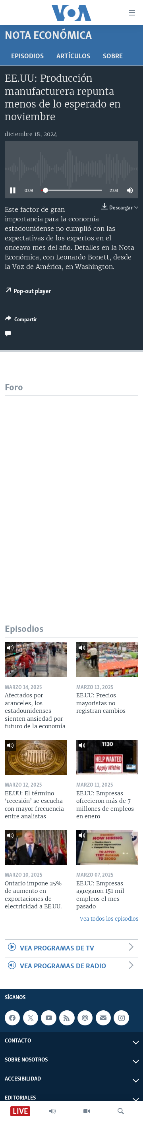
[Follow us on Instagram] (121, 1017)
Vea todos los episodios (109, 919)
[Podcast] (85, 1017)
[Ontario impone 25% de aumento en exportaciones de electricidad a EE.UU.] (36, 847)
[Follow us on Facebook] (12, 1017)
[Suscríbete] (103, 1017)
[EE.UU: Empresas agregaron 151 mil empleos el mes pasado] (107, 847)
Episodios (27, 56)
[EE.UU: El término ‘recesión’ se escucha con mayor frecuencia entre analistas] (36, 757)
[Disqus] (71, 495)
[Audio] (52, 1111)
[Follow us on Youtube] (48, 1017)
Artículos (73, 56)
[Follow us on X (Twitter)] (30, 1017)
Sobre (113, 56)
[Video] (87, 1111)
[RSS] (66, 1017)
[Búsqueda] (121, 1111)
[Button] (21, 320)
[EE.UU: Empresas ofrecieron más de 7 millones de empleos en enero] (107, 757)
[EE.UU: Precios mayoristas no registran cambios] (107, 659)
